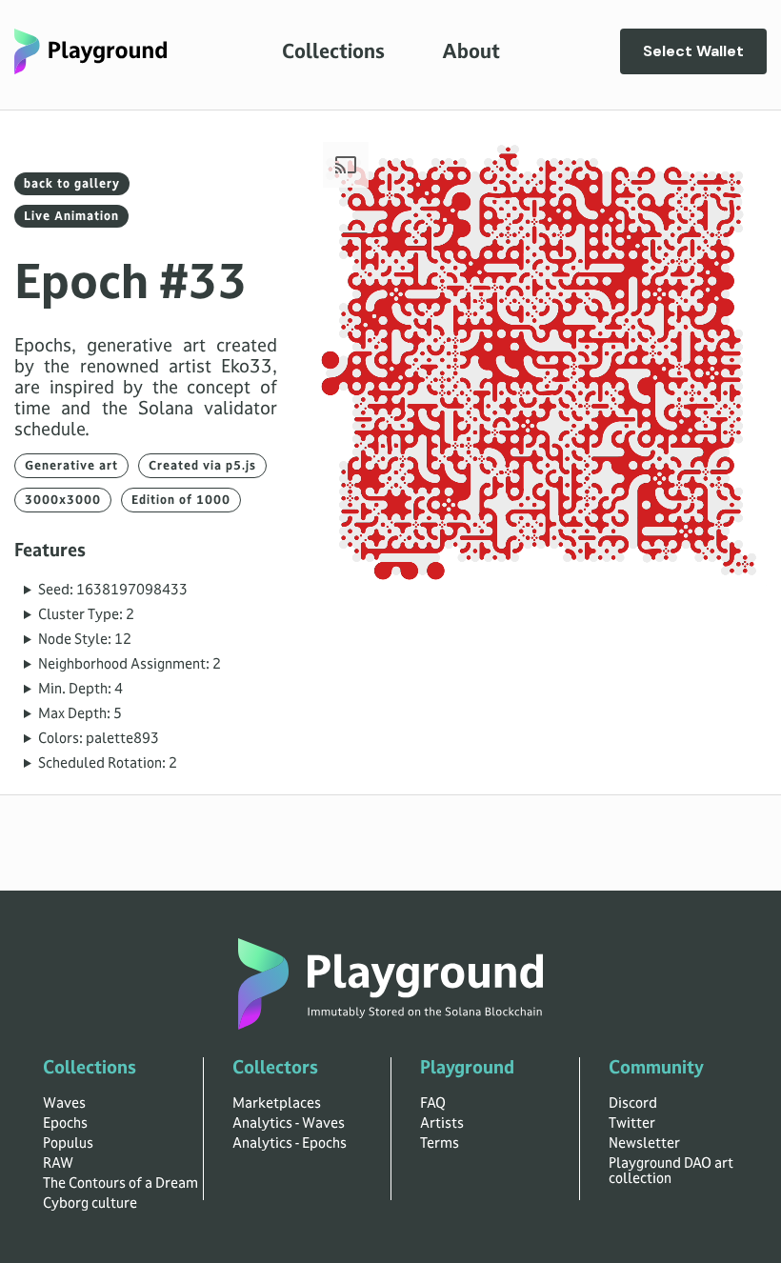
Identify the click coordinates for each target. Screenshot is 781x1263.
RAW (58, 1163)
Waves (64, 1103)
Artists (442, 1123)
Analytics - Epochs (289, 1143)
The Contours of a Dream (120, 1183)
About (471, 51)
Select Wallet (693, 51)
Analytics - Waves (288, 1123)
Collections (333, 51)
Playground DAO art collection (671, 1170)
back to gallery (72, 183)
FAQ (433, 1103)
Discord (633, 1103)
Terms (439, 1143)
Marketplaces (276, 1103)
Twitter (632, 1123)
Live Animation (71, 216)
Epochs (65, 1123)
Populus (68, 1143)
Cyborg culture (90, 1203)
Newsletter (644, 1143)
